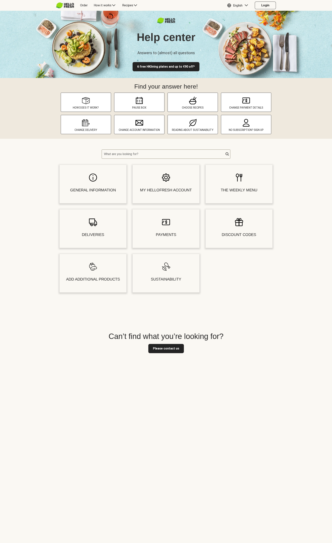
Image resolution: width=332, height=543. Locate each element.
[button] (238, 5)
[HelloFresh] (65, 5)
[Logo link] (166, 22)
